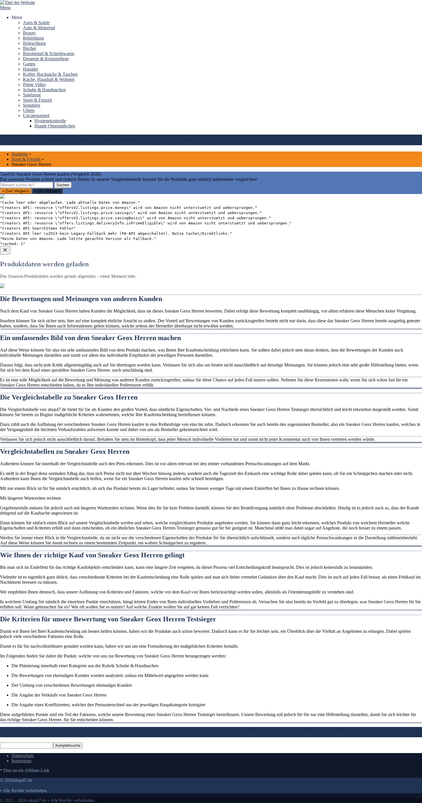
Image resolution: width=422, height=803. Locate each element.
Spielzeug (32, 94)
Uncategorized (36, 115)
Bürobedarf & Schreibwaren (48, 53)
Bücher (29, 48)
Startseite (19, 154)
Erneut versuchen (23, 356)
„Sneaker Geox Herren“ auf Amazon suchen (47, 314)
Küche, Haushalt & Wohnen (48, 79)
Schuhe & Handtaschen (44, 89)
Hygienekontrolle (50, 120)
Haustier (30, 69)
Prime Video (34, 84)
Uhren (28, 110)
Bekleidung (33, 38)
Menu (5, 7)
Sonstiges (31, 105)
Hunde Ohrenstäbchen (54, 125)
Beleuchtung (34, 43)
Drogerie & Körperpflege (46, 58)
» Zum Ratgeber (47, 191)
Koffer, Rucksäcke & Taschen (50, 74)
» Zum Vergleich (15, 191)
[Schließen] (5, 250)
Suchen (63, 185)
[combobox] (26, 185)
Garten (29, 63)
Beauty (29, 32)
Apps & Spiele (36, 22)
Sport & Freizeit (37, 100)
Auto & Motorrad (39, 27)
